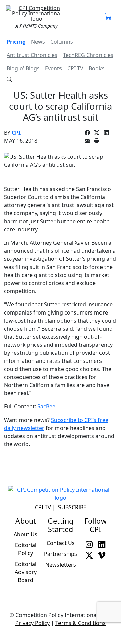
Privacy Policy (32, 623)
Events (53, 68)
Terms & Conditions (80, 623)
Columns (61, 41)
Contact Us (61, 543)
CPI (16, 132)
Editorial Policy (25, 549)
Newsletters (60, 564)
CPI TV (75, 68)
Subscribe (72, 507)
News (38, 41)
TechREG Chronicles (88, 55)
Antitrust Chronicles (32, 55)
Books (97, 68)
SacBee (46, 406)
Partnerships (60, 554)
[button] (108, 16)
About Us (25, 534)
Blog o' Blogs (23, 68)
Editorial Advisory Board (26, 572)
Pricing (16, 41)
